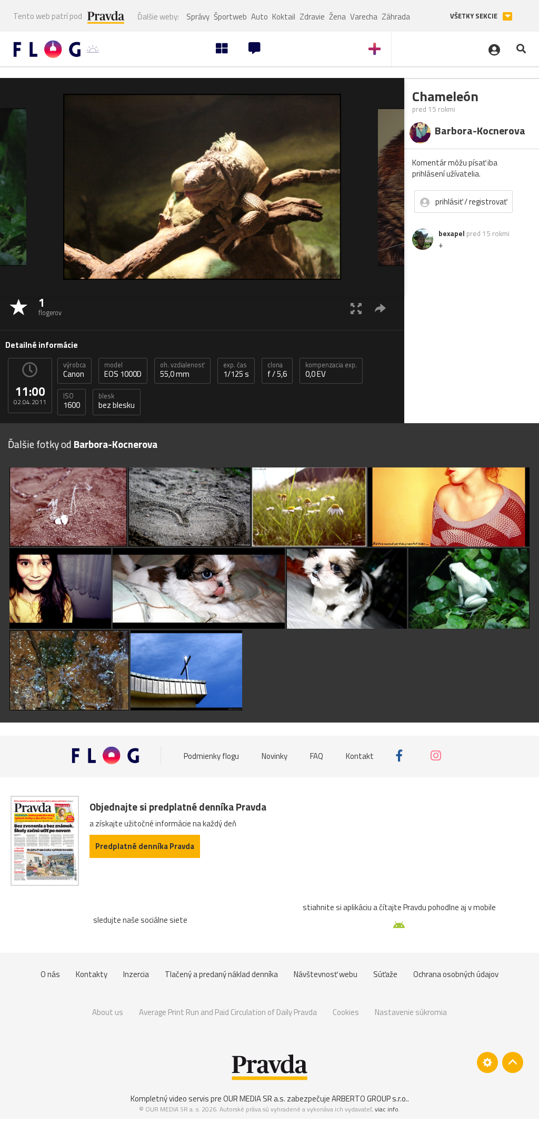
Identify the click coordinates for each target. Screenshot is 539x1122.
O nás (50, 974)
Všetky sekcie (474, 16)
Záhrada (396, 17)
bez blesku (116, 401)
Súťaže (385, 974)
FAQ (316, 755)
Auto (259, 17)
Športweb (230, 17)
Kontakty (91, 974)
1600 (71, 401)
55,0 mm (182, 370)
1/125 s (236, 370)
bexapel (451, 233)
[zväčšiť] (356, 308)
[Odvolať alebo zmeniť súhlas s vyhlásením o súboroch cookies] (487, 1062)
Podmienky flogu (211, 755)
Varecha (363, 17)
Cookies (346, 1012)
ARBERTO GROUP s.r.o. (369, 1098)
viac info (386, 1109)
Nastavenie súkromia (411, 1012)
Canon (74, 370)
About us (107, 1012)
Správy (197, 17)
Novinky (274, 755)
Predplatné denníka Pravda (144, 846)
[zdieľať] (380, 308)
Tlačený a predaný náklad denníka (221, 974)
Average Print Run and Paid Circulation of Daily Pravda (228, 1012)
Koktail (283, 17)
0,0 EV (331, 370)
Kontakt (360, 755)
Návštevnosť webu (325, 974)
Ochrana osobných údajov (455, 974)
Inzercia (136, 974)
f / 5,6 (277, 370)
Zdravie (312, 17)
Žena (337, 17)
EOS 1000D (123, 370)
